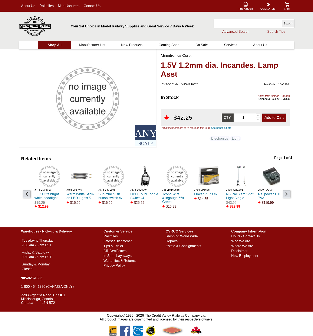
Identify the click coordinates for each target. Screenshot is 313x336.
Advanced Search (235, 31)
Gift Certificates (114, 251)
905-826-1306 (31, 278)
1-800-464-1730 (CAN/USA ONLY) (47, 286)
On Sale (201, 45)
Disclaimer (239, 251)
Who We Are (240, 241)
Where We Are (242, 246)
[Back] (26, 194)
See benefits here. (221, 127)
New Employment (244, 256)
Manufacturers (68, 6)
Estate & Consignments (183, 246)
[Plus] (258, 115)
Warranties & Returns (119, 260)
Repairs (172, 241)
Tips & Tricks (113, 246)
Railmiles (46, 6)
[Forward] (286, 194)
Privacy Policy (114, 265)
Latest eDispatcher (117, 241)
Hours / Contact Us (245, 236)
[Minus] (258, 120)
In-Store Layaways (117, 256)
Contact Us (92, 6)
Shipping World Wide (182, 236)
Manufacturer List (92, 45)
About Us (28, 6)
